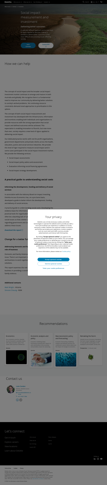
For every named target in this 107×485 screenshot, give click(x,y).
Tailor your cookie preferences (53, 268)
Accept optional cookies (53, 259)
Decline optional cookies (53, 264)
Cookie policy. (66, 251)
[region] (53, 242)
